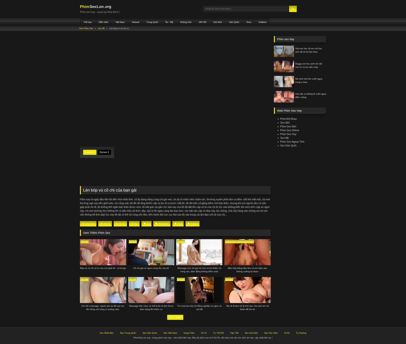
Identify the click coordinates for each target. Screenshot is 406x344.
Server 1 (90, 152)
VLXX (287, 333)
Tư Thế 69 (218, 333)
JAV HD (202, 22)
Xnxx (248, 22)
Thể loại (87, 22)
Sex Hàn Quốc (288, 145)
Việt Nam (120, 22)
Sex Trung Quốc (128, 333)
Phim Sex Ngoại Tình (292, 141)
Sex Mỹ (284, 138)
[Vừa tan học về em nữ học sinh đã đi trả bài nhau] (284, 51)
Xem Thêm (175, 317)
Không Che (186, 22)
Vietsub (135, 22)
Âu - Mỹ (169, 22)
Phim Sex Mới (288, 126)
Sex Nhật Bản (107, 333)
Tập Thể (234, 333)
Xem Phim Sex (86, 28)
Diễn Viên (103, 22)
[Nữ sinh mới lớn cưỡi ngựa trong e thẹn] (284, 81)
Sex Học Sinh (271, 333)
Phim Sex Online (289, 130)
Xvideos (262, 22)
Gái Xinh (217, 22)
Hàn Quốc (234, 22)
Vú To (204, 333)
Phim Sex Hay (288, 134)
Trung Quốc (152, 22)
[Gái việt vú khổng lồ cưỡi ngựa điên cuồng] (284, 96)
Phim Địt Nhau (288, 119)
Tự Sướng (301, 333)
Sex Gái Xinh (251, 333)
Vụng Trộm (189, 333)
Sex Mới (285, 122)
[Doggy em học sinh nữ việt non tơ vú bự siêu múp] (284, 66)
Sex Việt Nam (170, 333)
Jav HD (101, 28)
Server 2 (104, 152)
